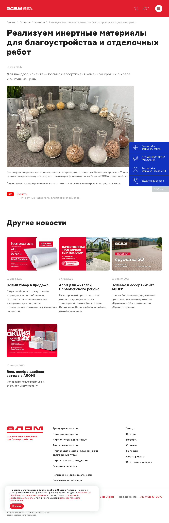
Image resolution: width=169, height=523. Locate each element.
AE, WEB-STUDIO (151, 496)
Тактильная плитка (66, 445)
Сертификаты (135, 456)
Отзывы (131, 445)
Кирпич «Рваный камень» (70, 439)
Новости (40, 22)
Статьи (131, 434)
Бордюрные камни (65, 434)
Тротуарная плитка (66, 428)
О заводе (25, 22)
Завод (130, 428)
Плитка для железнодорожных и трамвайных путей (75, 452)
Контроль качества (139, 462)
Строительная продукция (70, 460)
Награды (132, 450)
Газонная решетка (65, 466)
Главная (11, 22)
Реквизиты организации (68, 479)
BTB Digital (107, 496)
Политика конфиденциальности (72, 474)
